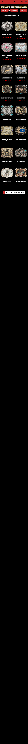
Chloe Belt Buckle (7, 119)
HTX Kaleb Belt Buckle (7, 161)
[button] (3, 1)
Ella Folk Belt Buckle (21, 56)
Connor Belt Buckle (7, 181)
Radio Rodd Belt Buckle (21, 139)
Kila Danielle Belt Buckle (21, 181)
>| (11, 192)
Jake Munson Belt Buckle (21, 119)
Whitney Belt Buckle (21, 161)
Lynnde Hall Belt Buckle (7, 35)
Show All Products (19, 192)
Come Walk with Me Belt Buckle (7, 56)
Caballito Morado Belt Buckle (7, 140)
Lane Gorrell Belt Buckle (7, 78)
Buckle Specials (5, 10)
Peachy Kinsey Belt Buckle (7, 98)
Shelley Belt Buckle (21, 78)
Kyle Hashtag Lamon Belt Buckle (21, 35)
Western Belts (23, 10)
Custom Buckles (14, 10)
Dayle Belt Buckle (21, 98)
